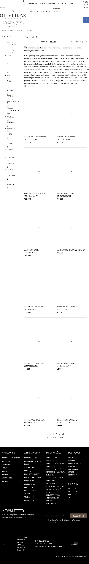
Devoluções (29, 487)
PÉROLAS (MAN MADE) (13, 112)
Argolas (10, 90)
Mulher (85, 4)
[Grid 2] (26, 42)
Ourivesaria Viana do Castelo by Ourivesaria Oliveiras (55, 460)
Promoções (72, 475)
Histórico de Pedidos (32, 477)
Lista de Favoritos (31, 474)
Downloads (29, 481)
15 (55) (9, 134)
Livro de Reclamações (55, 486)
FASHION (10, 184)
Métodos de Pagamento (55, 472)
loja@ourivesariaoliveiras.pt (77, 556)
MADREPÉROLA (13, 101)
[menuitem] (33, 5)
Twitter (71, 497)
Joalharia (6, 464)
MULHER (10, 163)
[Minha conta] (20, 5)
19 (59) (9, 143)
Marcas (86, 7)
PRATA (9, 122)
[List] (29, 42)
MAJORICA (28, 30)
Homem (4, 471)
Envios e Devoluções (54, 469)
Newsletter (29, 500)
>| (63, 433)
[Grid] (24, 42)
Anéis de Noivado (74, 463)
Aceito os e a (65, 521)
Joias (14, 45)
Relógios (6, 461)
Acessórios (7, 478)
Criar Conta (35, 458)
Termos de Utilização (54, 478)
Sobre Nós (50, 466)
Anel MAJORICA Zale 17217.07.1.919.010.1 (71, 250)
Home (4, 30)
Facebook (72, 489)
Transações (29, 497)
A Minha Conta (30, 467)
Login (26, 458)
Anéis (9, 81)
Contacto (50, 501)
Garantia (50, 475)
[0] (22, 5)
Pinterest (72, 494)
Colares (10, 109)
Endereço (28, 471)
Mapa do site (51, 504)
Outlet (5, 481)
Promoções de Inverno (11, 458)
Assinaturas (29, 484)
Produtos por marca (15, 30)
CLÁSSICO (11, 175)
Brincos (10, 99)
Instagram (72, 492)
